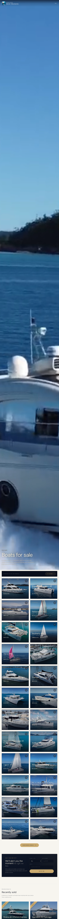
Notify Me (41, 871)
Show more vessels (29, 845)
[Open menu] (55, 3)
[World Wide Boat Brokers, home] (10, 3)
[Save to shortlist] (26, 580)
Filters (51, 573)
